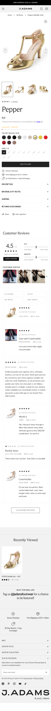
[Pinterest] (9, 684)
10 (4, 157)
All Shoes (19, 15)
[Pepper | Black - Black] (4, 137)
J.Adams (45, 698)
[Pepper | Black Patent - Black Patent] (14, 137)
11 (8, 157)
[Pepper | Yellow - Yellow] (40, 137)
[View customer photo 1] (9, 276)
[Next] (45, 49)
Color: (10, 133)
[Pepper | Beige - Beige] (30, 137)
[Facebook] (3, 684)
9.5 (44, 152)
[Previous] (5, 49)
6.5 (14, 152)
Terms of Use (27, 678)
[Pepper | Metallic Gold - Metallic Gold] (35, 137)
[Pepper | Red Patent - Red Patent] (4, 142)
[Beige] (12, 579)
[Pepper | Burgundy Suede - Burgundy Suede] (9, 142)
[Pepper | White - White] (25, 137)
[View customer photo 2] (24, 276)
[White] (10, 579)
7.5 (24, 152)
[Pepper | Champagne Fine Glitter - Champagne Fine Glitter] (14, 142)
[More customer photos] (47, 276)
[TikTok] (26, 684)
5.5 (4, 152)
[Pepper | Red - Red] (46, 137)
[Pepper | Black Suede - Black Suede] (9, 137)
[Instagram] (14, 684)
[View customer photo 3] (38, 276)
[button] (46, 8)
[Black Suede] (4, 579)
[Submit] (46, 672)
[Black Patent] (6, 579)
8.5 (34, 152)
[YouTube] (20, 684)
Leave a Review (11, 259)
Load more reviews (25, 510)
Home (10, 15)
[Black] (2, 579)
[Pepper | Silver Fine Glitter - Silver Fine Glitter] (19, 137)
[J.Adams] (25, 8)
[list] (25, 49)
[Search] (41, 8)
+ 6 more (16, 579)
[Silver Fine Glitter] (8, 579)
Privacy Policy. (39, 678)
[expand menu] (3, 8)
